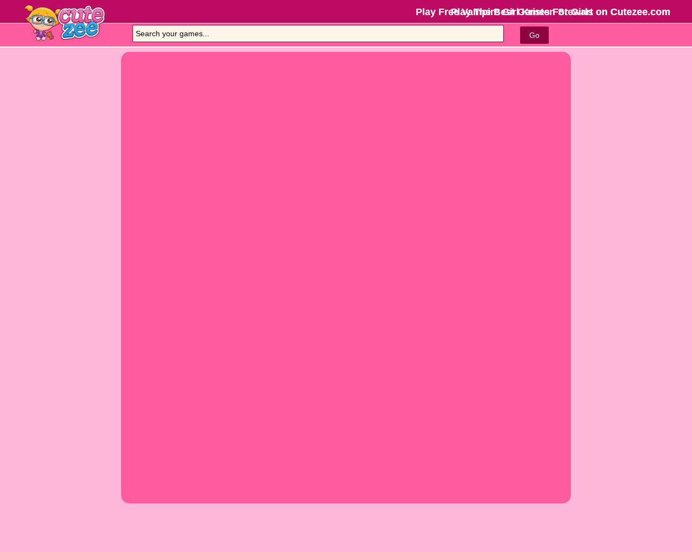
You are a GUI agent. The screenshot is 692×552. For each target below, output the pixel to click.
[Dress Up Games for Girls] (76, 22)
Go (534, 35)
